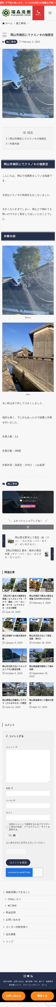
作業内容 (14, 143)
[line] (28, 976)
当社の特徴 (7, 981)
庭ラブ (41, 981)
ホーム (44, 985)
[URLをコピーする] (28, 527)
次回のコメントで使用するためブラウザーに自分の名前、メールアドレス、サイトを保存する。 (29, 827)
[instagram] (24, 976)
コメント (12, 747)
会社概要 (11, 934)
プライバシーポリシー (31, 985)
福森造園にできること (18, 892)
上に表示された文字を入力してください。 (26, 842)
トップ (9, 941)
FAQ (35, 981)
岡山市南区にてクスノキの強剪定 (28, 138)
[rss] (31, 976)
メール (10, 800)
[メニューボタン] (50, 13)
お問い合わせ (13, 919)
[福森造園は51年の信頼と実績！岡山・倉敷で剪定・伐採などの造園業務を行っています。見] (16, 13)
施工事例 (11, 41)
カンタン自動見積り (17, 927)
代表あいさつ (14, 899)
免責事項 (49, 981)
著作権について (15, 985)
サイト (9, 812)
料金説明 (11, 912)
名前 (9, 788)
